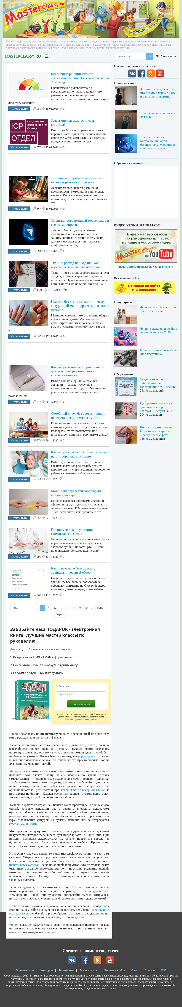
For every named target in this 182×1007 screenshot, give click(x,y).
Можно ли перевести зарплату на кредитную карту (76, 493)
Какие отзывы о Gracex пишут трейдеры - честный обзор (74, 570)
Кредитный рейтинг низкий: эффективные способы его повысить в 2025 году (80, 78)
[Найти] (149, 56)
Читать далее (19, 108)
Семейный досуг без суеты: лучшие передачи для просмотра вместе (78, 416)
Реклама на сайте (114, 970)
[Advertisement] (73, 162)
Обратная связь (25, 970)
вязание (27, 928)
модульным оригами (23, 823)
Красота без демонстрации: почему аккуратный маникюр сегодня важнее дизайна (79, 306)
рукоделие (88, 756)
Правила (149, 970)
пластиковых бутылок (24, 865)
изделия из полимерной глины (83, 790)
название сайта (22, 56)
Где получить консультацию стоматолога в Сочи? (72, 532)
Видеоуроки (66, 970)
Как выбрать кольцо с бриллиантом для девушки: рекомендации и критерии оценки (78, 371)
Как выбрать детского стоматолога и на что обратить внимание (78, 454)
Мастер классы (19, 771)
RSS (163, 970)
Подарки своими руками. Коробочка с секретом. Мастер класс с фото (157, 431)
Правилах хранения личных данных (81, 719)
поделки (64, 861)
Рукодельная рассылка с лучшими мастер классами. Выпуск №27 (156, 407)
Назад (17, 608)
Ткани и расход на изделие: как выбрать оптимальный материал (75, 265)
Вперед (59, 614)
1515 (100, 608)
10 (86, 608)
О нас (134, 970)
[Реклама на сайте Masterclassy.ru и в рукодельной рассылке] (144, 293)
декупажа (29, 838)
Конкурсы (47, 970)
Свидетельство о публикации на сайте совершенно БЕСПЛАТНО (158, 383)
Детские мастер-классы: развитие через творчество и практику (76, 180)
